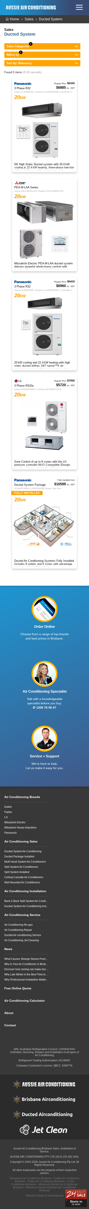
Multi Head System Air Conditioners (25, 861)
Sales (29, 19)
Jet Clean (44, 1129)
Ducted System (50, 19)
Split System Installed (16, 872)
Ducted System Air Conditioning (22, 851)
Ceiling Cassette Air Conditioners (23, 877)
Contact (10, 1025)
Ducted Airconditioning (44, 1114)
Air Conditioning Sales (21, 841)
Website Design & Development (44, 1195)
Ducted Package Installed (19, 856)
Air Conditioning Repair (18, 929)
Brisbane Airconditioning (44, 1099)
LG (6, 817)
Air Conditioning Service (22, 915)
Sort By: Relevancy (19, 63)
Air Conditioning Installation (25, 891)
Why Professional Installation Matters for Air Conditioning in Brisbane (26, 979)
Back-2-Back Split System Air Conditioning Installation (26, 901)
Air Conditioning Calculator (24, 1000)
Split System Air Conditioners (21, 866)
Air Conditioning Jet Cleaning (21, 940)
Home (14, 19)
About (8, 1013)
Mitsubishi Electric (14, 822)
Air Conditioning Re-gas (18, 924)
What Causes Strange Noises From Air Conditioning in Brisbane (26, 958)
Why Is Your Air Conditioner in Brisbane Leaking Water (26, 964)
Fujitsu (8, 812)
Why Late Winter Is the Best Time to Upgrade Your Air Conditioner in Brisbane (26, 974)
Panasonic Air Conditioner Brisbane (31, 1178)
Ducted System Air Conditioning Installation (26, 906)
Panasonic (10, 832)
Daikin (8, 806)
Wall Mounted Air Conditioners (22, 882)
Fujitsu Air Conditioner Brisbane (46, 1181)
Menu (79, 7)
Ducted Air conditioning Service (22, 935)
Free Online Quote (17, 988)
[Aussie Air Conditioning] (32, 7)
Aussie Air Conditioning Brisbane (32, 1148)
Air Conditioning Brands (22, 797)
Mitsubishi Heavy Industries (20, 827)
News (8, 949)
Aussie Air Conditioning (44, 1084)
